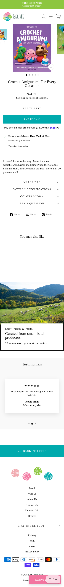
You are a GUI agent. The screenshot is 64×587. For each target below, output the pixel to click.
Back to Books (34, 451)
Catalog (32, 535)
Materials (32, 182)
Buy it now (32, 119)
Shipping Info (32, 510)
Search (32, 488)
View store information (18, 146)
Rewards (32, 546)
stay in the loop (31, 525)
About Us (32, 499)
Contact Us (32, 505)
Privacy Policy (32, 551)
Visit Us (32, 494)
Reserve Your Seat (45, 579)
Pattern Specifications (32, 189)
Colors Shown (32, 196)
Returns (32, 516)
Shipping (20, 98)
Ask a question (32, 203)
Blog (32, 540)
